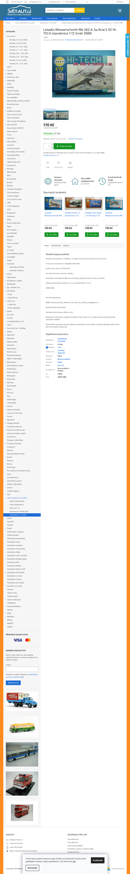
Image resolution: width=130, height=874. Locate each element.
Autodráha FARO (13, 155)
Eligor (9, 226)
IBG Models (11, 284)
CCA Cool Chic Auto (14, 199)
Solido (9, 528)
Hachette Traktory (17, 270)
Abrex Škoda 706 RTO (15, 128)
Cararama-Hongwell (14, 189)
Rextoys (10, 460)
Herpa (9, 274)
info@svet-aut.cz (16, 840)
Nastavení (32, 868)
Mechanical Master (14, 355)
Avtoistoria (11, 158)
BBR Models (11, 172)
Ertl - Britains (12, 230)
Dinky (9, 219)
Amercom (10, 138)
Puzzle (9, 416)
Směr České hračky (17, 501)
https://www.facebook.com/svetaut (23, 851)
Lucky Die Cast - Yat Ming (16, 328)
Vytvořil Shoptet (118, 868)
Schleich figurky (13, 491)
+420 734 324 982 (16, 847)
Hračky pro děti (13, 77)
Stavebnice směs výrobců (17, 555)
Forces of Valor (13, 243)
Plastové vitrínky (13, 94)
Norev (9, 389)
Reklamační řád (73, 852)
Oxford (9, 406)
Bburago (10, 169)
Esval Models (12, 233)
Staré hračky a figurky (15, 532)
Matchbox (10, 338)
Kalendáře (11, 80)
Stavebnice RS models (15, 583)
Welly (9, 613)
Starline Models (13, 535)
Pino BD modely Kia (14, 426)
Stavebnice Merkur (14, 566)
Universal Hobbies (14, 606)
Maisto (9, 331)
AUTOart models (13, 148)
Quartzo (10, 450)
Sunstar (10, 589)
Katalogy (10, 87)
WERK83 (10, 623)
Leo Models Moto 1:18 (15, 321)
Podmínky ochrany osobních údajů (80, 849)
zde (74, 861)
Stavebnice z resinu (14, 576)
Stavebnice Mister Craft (16, 569)
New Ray (10, 382)
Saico (9, 474)
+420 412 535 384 (16, 843)
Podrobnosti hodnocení (74, 40)
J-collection (11, 304)
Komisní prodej (13, 104)
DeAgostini (11, 213)
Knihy (9, 84)
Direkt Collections (14, 223)
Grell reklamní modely (15, 253)
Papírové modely (13, 409)
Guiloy (9, 260)
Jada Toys (11, 301)
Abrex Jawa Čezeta (14, 114)
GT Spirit (10, 250)
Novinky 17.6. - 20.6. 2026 (19, 57)
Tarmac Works (12, 596)
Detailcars (11, 216)
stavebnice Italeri (13, 552)
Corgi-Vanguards (13, 206)
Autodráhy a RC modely (16, 152)
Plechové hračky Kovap (16, 430)
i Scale (9, 294)
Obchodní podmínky (75, 845)
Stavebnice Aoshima (15, 545)
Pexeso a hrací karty (14, 413)
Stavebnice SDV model (15, 572)
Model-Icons (11, 352)
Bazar (9, 107)
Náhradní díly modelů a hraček (18, 101)
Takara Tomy (12, 593)
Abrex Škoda (12, 124)
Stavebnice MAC (13, 562)
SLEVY (9, 67)
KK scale (10, 314)
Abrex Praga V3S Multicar (16, 121)
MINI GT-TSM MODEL (14, 359)
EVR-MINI (10, 236)
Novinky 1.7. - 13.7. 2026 (18, 50)
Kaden (9, 311)
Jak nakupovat (54, 2)
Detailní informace (50, 155)
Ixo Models (11, 291)
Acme (9, 135)
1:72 (59, 347)
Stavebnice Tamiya (14, 579)
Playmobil (10, 420)
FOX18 (9, 240)
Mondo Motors (12, 372)
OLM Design (11, 399)
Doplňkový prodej (14, 111)
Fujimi (9, 247)
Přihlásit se (13, 683)
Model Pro (11, 345)
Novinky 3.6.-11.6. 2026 (18, 60)
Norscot (10, 392)
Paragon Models (13, 423)
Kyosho (10, 318)
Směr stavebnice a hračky (17, 498)
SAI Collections (12, 477)
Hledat (79, 10)
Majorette (11, 335)
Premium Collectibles (15, 440)
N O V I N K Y (11, 36)
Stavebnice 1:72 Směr (18, 515)
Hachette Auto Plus (17, 267)
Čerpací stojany (13, 91)
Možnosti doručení (76, 139)
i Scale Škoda (12, 298)
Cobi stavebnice (13, 192)
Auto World (11, 165)
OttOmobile (11, 403)
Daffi (9, 209)
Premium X (11, 447)
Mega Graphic (12, 342)
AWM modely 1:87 (13, 162)
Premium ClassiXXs (14, 443)
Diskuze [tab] (66, 245)
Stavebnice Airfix (13, 542)
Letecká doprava (61, 351)
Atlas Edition (12, 141)
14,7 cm (61, 365)
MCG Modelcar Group (15, 365)
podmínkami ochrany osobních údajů (22, 675)
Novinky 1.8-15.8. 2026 (18, 43)
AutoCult (10, 145)
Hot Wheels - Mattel (14, 281)
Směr (60, 362)
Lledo (9, 325)
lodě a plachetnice (17, 504)
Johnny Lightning (13, 308)
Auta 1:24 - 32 (15, 508)
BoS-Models (11, 179)
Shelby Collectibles (14, 484)
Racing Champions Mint (16, 454)
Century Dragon (13, 196)
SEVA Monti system (14, 481)
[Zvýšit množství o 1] (52, 144)
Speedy (10, 525)
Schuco (10, 487)
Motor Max (11, 379)
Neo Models (11, 386)
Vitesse (10, 610)
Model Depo (11, 369)
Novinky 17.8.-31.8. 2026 (18, 40)
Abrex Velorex (12, 131)
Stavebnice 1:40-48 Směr (19, 511)
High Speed (11, 277)
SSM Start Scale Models (16, 538)
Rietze (9, 464)
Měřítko (10, 74)
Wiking (9, 620)
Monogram (11, 376)
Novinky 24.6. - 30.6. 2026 (19, 53)
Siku (8, 494)
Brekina (10, 185)
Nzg (8, 396)
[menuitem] (10, 18)
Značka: (94, 40)
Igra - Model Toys (13, 287)
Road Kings (11, 467)
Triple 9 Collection (14, 599)
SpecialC (10, 521)
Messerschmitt (64, 359)
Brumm (9, 182)
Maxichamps (11, 348)
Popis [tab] (47, 245)
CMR (8, 202)
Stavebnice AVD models (16, 549)
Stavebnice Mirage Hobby (17, 559)
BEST (9, 175)
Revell (9, 457)
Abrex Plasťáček (13, 118)
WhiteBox (10, 616)
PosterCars (11, 437)
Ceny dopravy (70, 2)
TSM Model (11, 603)
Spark (9, 518)
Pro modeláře (12, 97)
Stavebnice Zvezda (14, 586)
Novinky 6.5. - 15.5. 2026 (18, 63)
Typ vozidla (11, 70)
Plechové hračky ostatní (16, 433)
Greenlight (11, 257)
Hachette (10, 264)
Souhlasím (98, 860)
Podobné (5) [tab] (56, 245)
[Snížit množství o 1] (52, 147)
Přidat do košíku (66, 146)
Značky (10, 627)
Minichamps (11, 362)
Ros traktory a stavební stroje (18, 470)
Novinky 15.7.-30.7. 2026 (18, 46)
